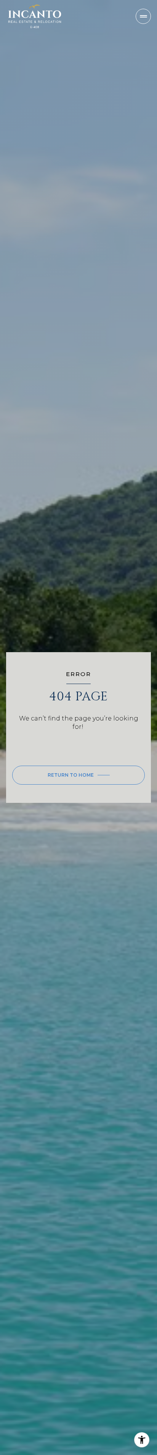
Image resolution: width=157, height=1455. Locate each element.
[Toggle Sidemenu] (143, 16)
